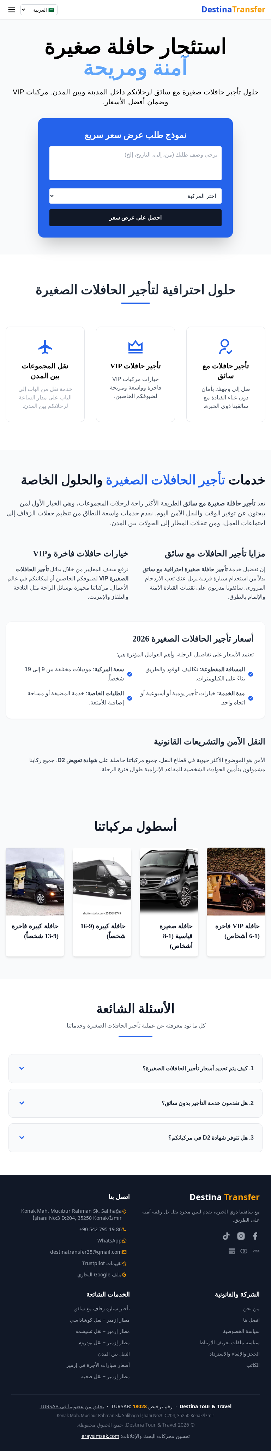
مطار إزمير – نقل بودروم (104, 1342)
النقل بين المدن (114, 1353)
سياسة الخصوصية (241, 1331)
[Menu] (12, 10)
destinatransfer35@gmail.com (86, 1251)
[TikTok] (226, 1236)
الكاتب (253, 1365)
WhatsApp (109, 1240)
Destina (233, 9)
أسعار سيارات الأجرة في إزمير (98, 1365)
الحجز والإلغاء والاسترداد (235, 1353)
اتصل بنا (251, 1319)
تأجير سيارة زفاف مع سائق (102, 1308)
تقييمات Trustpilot (102, 1263)
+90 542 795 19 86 (100, 1229)
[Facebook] (255, 1236)
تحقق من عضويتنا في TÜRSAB (72, 1406)
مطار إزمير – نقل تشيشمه (103, 1331)
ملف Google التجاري (99, 1274)
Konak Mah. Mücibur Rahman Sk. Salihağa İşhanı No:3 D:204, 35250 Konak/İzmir (71, 1214)
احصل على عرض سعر (135, 218)
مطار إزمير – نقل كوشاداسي (100, 1319)
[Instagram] (240, 1236)
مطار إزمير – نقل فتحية (105, 1376)
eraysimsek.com (100, 1436)
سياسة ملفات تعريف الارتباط (229, 1342)
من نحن (251, 1308)
